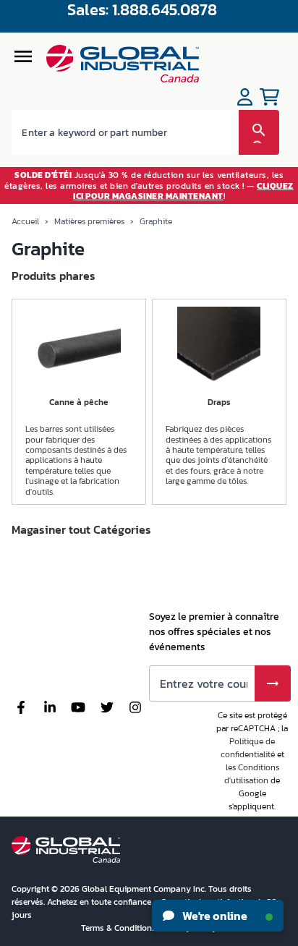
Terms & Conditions (119, 927)
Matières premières (89, 221)
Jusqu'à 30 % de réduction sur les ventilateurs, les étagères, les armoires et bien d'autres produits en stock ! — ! (149, 186)
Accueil (25, 221)
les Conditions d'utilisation (251, 774)
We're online (213, 915)
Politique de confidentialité (248, 748)
